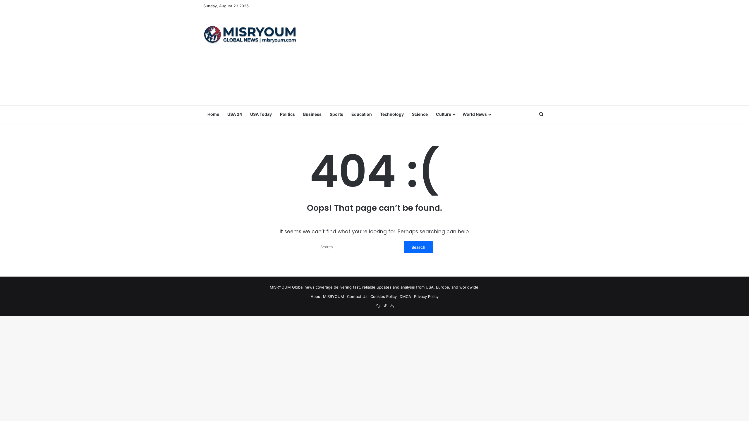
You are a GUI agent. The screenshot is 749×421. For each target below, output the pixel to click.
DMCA (405, 296)
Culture (443, 114)
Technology (392, 114)
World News (475, 114)
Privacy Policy (426, 296)
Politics (287, 114)
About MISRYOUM (327, 296)
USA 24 (234, 114)
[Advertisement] (433, 58)
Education (361, 114)
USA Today (261, 114)
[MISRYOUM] (250, 34)
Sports (336, 114)
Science (420, 114)
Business (312, 114)
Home (213, 114)
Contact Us (357, 296)
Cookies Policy (383, 296)
